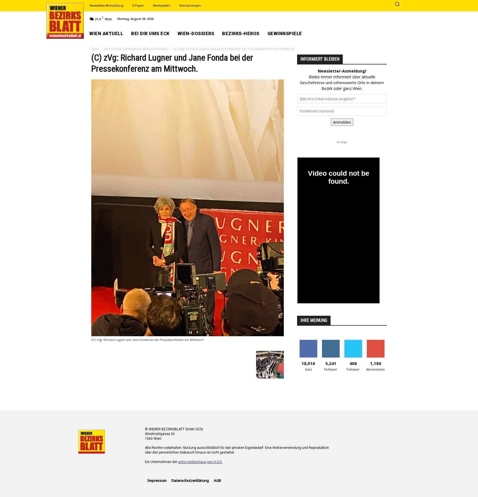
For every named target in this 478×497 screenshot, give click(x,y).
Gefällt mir (308, 342)
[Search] (397, 4)
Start (94, 48)
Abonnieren (375, 342)
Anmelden (342, 122)
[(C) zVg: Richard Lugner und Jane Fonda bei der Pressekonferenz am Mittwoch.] (187, 334)
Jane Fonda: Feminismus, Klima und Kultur (136, 48)
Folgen (330, 342)
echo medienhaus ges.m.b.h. (200, 462)
